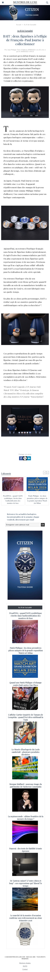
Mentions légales (25, 963)
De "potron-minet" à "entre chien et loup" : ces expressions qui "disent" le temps (25, 883)
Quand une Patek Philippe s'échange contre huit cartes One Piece (26, 683)
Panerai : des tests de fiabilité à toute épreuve (25, 849)
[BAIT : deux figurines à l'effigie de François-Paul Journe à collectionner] (25, 207)
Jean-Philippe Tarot (13, 50)
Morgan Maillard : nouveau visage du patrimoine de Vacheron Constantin (25, 785)
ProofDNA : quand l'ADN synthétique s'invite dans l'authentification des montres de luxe (13, 499)
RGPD (25, 966)
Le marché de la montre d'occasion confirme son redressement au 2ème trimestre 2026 (25, 918)
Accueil (18, 25)
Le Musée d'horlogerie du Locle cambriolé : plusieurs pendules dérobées (26, 752)
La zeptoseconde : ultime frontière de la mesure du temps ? (25, 817)
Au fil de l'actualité (30, 25)
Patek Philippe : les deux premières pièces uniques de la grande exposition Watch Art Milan (37, 499)
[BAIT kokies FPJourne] (25, 87)
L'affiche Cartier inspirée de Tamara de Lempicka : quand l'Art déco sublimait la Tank (25, 717)
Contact (25, 969)
